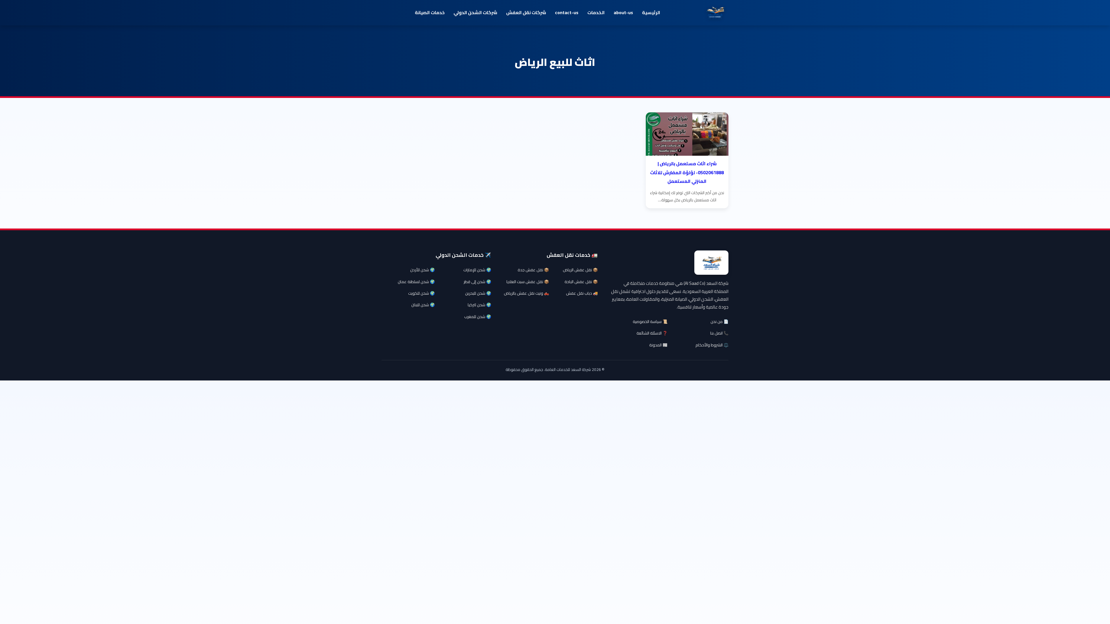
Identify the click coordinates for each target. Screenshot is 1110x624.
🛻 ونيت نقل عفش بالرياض (526, 293)
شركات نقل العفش (526, 12)
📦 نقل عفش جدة (533, 270)
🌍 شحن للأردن (422, 270)
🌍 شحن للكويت (421, 293)
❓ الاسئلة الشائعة (652, 333)
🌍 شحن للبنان (423, 305)
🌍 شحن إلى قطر (477, 281)
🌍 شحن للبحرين (478, 293)
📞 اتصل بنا (719, 333)
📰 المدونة (658, 345)
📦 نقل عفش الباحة (581, 281)
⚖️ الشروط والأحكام (711, 345)
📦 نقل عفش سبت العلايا (527, 281)
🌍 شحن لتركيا (479, 305)
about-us (623, 12)
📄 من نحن (719, 321)
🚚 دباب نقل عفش (582, 293)
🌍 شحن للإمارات (477, 270)
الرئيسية (651, 12)
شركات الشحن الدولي (475, 12)
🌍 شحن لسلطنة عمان (416, 281)
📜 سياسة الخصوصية (650, 321)
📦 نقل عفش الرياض (580, 270)
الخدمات (596, 12)
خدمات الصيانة (430, 12)
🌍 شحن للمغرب (477, 316)
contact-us (566, 12)
